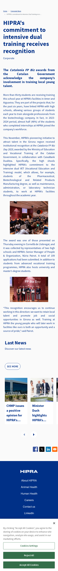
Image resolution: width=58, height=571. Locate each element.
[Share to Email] (54, 449)
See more (12, 366)
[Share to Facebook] (35, 449)
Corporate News (16, 11)
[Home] (29, 472)
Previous (24, 434)
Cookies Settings (29, 545)
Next (34, 434)
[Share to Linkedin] (48, 449)
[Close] (54, 523)
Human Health (29, 493)
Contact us (29, 506)
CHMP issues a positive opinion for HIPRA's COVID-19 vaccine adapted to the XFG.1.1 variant (15, 413)
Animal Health (29, 487)
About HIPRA (29, 480)
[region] (29, 545)
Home (5, 11)
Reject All (29, 555)
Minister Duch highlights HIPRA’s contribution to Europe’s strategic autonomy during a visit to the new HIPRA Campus (41, 413)
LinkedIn (29, 513)
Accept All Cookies (29, 564)
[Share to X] (41, 449)
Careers (29, 500)
